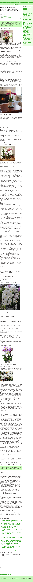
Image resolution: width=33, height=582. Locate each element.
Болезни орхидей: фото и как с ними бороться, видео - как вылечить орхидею (11, 527)
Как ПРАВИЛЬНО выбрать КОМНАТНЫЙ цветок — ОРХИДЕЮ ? (12, 18)
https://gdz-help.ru (8, 578)
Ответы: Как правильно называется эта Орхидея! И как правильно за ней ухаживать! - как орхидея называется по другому (12, 533)
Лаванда (13, 2)
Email (1, 567)
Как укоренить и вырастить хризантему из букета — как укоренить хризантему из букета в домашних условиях (27, 39)
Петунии (20, 2)
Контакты (16, 580)
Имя (1, 564)
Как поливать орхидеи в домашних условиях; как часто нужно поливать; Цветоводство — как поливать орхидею (27, 15)
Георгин (2, 2)
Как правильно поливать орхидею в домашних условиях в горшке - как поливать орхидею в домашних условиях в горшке (11, 546)
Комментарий (2, 556)
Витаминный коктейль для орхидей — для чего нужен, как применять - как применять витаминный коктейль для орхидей (12, 541)
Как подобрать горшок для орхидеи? (8, 19)
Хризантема (16, 4)
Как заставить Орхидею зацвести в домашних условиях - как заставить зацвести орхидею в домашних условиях (11, 524)
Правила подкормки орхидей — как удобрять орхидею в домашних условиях (27, 43)
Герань (5, 2)
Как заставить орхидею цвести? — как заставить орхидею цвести (27, 31)
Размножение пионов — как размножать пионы (27, 34)
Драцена (9, 2)
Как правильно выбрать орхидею (7, 17)
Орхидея (17, 2)
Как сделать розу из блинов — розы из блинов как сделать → (12, 550)
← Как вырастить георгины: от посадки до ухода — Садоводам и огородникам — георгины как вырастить (10, 549)
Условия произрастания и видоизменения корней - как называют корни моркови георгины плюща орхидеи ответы (12, 538)
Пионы (24, 2)
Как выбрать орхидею (5, 16)
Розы (27, 2)
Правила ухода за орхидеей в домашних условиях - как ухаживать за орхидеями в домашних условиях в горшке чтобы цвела (12, 521)
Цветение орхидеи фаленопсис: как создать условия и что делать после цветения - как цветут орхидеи (12, 529)
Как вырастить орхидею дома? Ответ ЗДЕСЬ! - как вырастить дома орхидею (11, 544)
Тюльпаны (30, 2)
